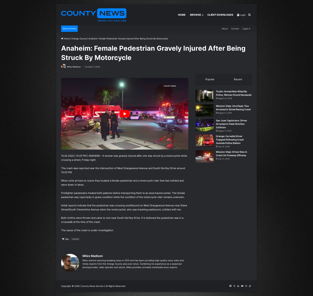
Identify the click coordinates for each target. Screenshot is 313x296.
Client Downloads (220, 14)
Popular (209, 79)
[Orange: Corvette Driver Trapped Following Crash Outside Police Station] (205, 141)
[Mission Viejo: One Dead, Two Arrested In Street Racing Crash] (205, 110)
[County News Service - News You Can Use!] (93, 14)
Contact (235, 28)
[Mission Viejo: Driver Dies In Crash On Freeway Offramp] (205, 156)
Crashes (75, 239)
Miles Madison (74, 67)
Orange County (79, 38)
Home (182, 14)
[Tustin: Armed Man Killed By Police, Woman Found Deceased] (205, 96)
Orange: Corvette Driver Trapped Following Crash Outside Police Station (230, 139)
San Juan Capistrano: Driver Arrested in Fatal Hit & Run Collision (231, 124)
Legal (245, 28)
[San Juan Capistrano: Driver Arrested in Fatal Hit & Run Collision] (205, 125)
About (225, 28)
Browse (195, 14)
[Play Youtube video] (124, 114)
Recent (238, 79)
